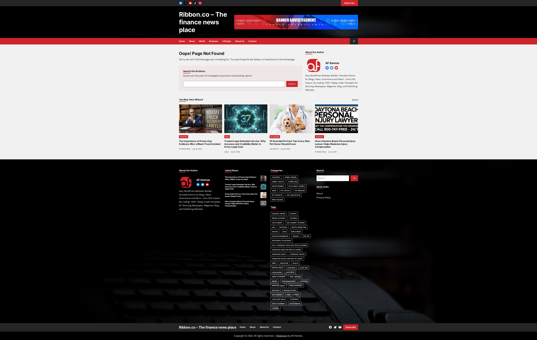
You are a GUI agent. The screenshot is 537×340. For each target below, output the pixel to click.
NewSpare (281, 335)
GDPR (274, 263)
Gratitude (284, 263)
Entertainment (278, 186)
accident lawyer (278, 214)
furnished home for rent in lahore (286, 250)
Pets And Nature (293, 195)
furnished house (279, 254)
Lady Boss (291, 268)
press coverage (295, 286)
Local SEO (304, 268)
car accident (277, 223)
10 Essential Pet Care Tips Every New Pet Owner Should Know (290, 142)
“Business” (183, 137)
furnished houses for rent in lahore (287, 259)
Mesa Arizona (295, 277)
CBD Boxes (283, 227)
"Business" (276, 177)
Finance (296, 236)
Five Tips (306, 236)
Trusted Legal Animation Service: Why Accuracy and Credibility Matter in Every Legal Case (245, 144)
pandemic (304, 281)
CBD (273, 227)
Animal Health (278, 182)
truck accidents (278, 304)
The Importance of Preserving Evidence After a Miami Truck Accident (200, 142)
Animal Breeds (290, 177)
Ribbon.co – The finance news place (203, 22)
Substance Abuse (279, 299)
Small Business (293, 295)
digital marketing (299, 227)
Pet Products (277, 195)
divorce (275, 232)
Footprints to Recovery (281, 241)
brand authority (279, 218)
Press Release (277, 200)
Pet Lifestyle (274, 137)
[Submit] (354, 178)
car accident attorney (296, 223)
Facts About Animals (296, 186)
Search (292, 83)
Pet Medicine (300, 191)
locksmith (290, 272)
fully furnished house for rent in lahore (289, 245)
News (227, 137)
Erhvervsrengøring (280, 236)
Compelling (292, 182)
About (319, 193)
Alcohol (293, 214)
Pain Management (289, 281)
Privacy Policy (323, 197)
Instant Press (277, 268)
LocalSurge (277, 272)
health (295, 263)
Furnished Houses (297, 254)
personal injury (278, 286)
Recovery (276, 290)
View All (355, 99)
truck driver (294, 304)
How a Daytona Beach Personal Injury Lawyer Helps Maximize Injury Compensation (335, 144)
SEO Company (277, 295)
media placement (279, 277)
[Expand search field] (354, 41)
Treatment (294, 299)
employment (296, 232)
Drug (285, 232)
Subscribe (350, 327)
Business (293, 218)
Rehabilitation (290, 290)
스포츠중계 (275, 308)
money (274, 281)
